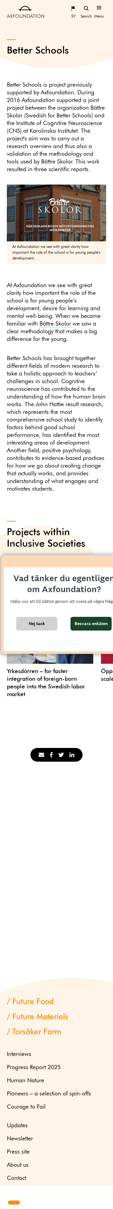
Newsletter (20, 1139)
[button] (9, 1193)
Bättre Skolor (56, 324)
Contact (16, 1178)
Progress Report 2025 (34, 1067)
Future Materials (40, 1017)
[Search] (86, 8)
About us (18, 1165)
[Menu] (99, 8)
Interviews (19, 1054)
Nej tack (37, 623)
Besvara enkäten (91, 623)
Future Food (33, 1002)
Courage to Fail (26, 1107)
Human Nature (25, 1081)
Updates (17, 1126)
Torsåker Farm (36, 1032)
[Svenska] (73, 8)
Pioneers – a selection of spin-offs (49, 1094)
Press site (18, 1152)
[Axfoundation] (25, 11)
